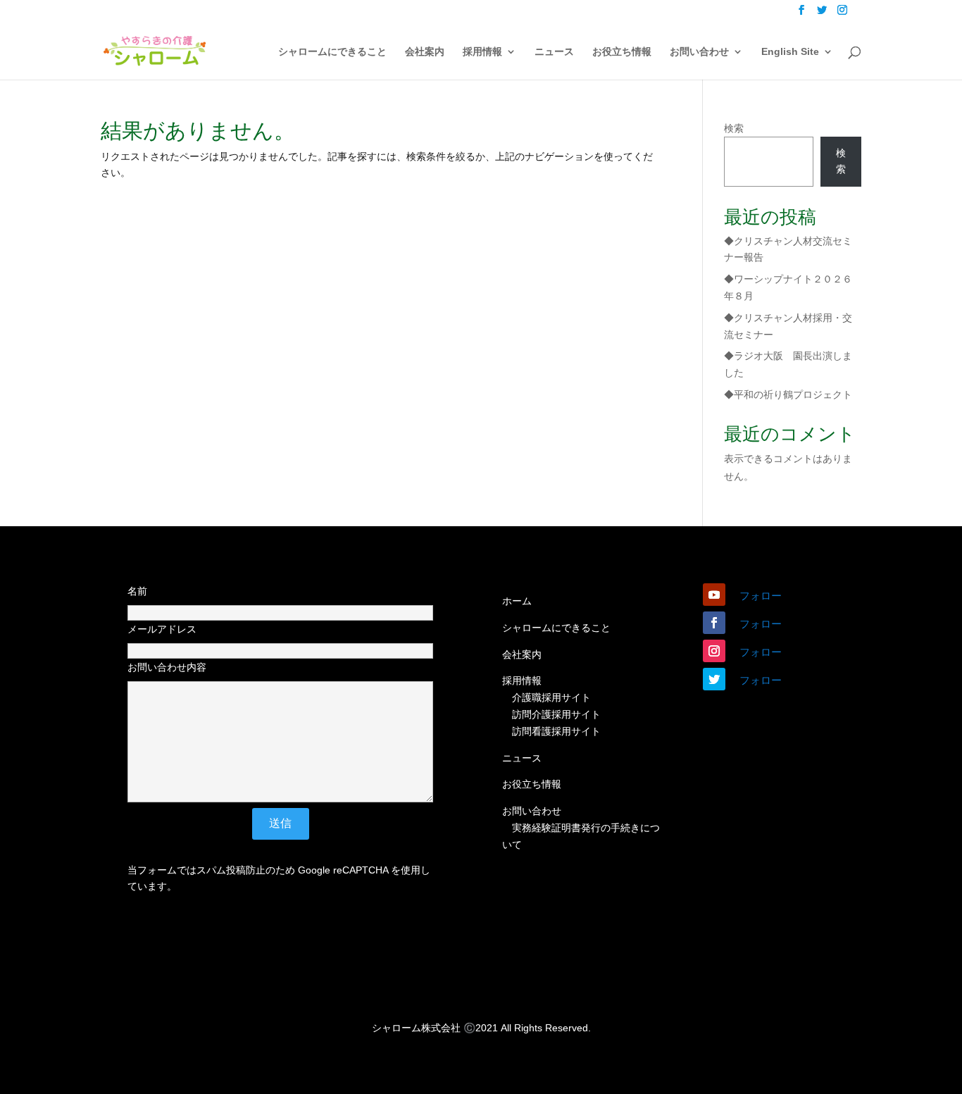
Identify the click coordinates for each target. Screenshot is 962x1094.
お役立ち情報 (621, 51)
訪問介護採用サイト (556, 714)
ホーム (517, 601)
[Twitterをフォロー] (714, 679)
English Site (790, 51)
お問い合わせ (699, 51)
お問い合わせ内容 (166, 667)
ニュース (554, 51)
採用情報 (482, 51)
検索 (734, 128)
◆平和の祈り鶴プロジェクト (788, 394)
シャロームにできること (332, 51)
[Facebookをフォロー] (714, 622)
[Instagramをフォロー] (714, 651)
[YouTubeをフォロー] (714, 594)
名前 (137, 591)
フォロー (760, 596)
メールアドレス (161, 629)
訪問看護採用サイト (556, 731)
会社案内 (424, 51)
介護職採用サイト (551, 697)
